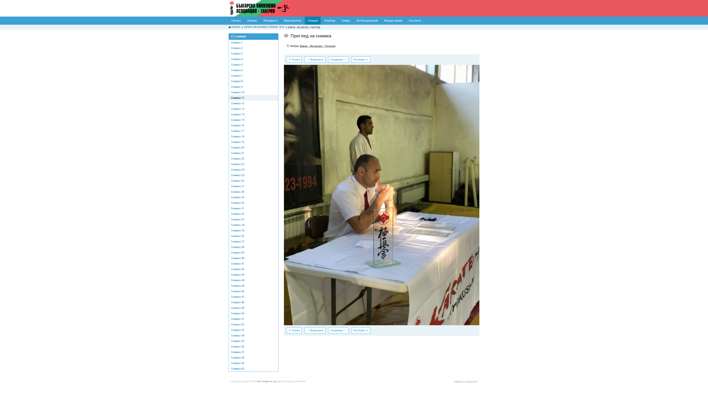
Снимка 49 (237, 308)
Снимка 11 (237, 98)
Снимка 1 (237, 42)
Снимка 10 (237, 92)
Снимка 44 (237, 280)
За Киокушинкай (367, 20)
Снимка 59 (237, 363)
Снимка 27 (237, 186)
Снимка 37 (237, 241)
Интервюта (270, 20)
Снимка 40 (237, 258)
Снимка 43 (237, 274)
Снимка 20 (237, 147)
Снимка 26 (237, 180)
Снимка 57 (237, 352)
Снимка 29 (237, 197)
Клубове (329, 20)
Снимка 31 (237, 208)
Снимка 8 (237, 81)
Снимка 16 (237, 125)
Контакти (415, 20)
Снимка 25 (237, 175)
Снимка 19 (237, 142)
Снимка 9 (237, 86)
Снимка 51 (237, 319)
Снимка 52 (237, 324)
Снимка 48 (237, 302)
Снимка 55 (237, 341)
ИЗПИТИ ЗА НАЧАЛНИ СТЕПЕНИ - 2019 (264, 27)
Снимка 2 (237, 48)
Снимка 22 (237, 158)
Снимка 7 (237, 75)
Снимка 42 (237, 269)
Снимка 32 (237, 214)
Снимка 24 (237, 169)
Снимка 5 (237, 64)
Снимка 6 (237, 70)
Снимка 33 (237, 219)
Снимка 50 (237, 313)
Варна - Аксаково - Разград (318, 46)
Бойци (346, 20)
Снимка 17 (237, 131)
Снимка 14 (237, 114)
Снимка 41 (237, 263)
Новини (252, 20)
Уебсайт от (465, 381)
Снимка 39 (237, 252)
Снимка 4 (237, 59)
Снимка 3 (237, 53)
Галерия (313, 20)
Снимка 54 (237, 335)
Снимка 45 (237, 285)
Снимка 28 (237, 191)
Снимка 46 (237, 291)
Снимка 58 (237, 357)
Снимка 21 (237, 153)
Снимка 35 (237, 230)
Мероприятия (292, 20)
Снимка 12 (237, 103)
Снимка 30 (237, 203)
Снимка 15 (237, 120)
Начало (236, 20)
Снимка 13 (237, 109)
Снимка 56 (237, 346)
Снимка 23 (237, 164)
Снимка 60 (237, 368)
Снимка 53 (237, 330)
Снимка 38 (237, 247)
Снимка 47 (237, 296)
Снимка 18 (237, 136)
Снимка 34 (237, 225)
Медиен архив (393, 20)
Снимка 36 (237, 236)
